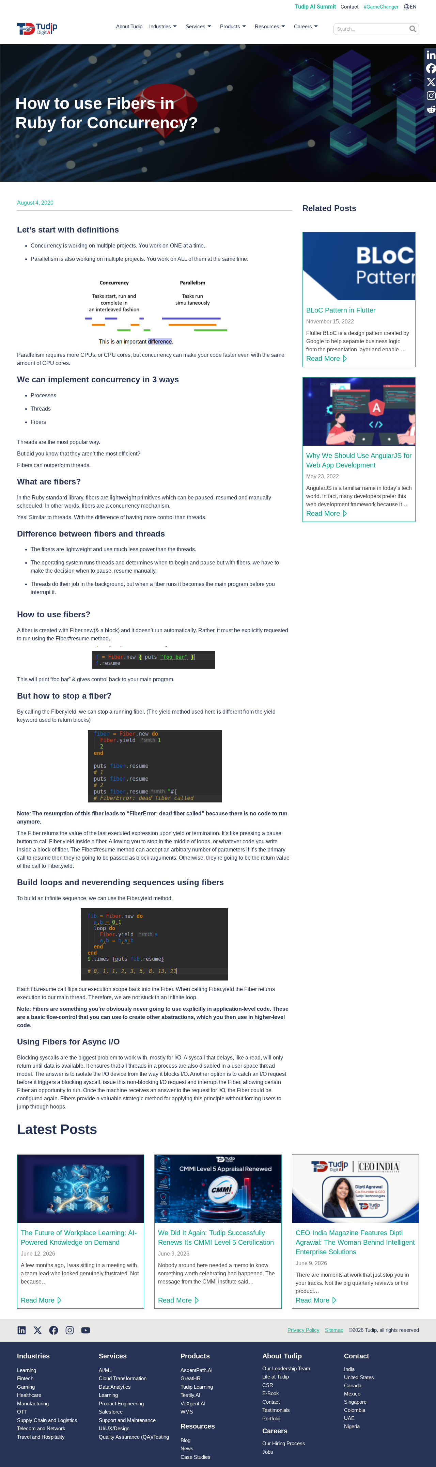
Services (195, 26)
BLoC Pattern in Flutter (341, 310)
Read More (323, 358)
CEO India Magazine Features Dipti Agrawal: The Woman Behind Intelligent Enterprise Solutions (355, 1242)
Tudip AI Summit (315, 7)
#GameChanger (381, 7)
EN (413, 7)
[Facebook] (53, 1330)
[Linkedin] (21, 1330)
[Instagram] (69, 1330)
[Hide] (431, 122)
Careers (303, 26)
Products (230, 26)
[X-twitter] (37, 1330)
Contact (350, 7)
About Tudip (129, 26)
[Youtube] (85, 1330)
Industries (160, 26)
